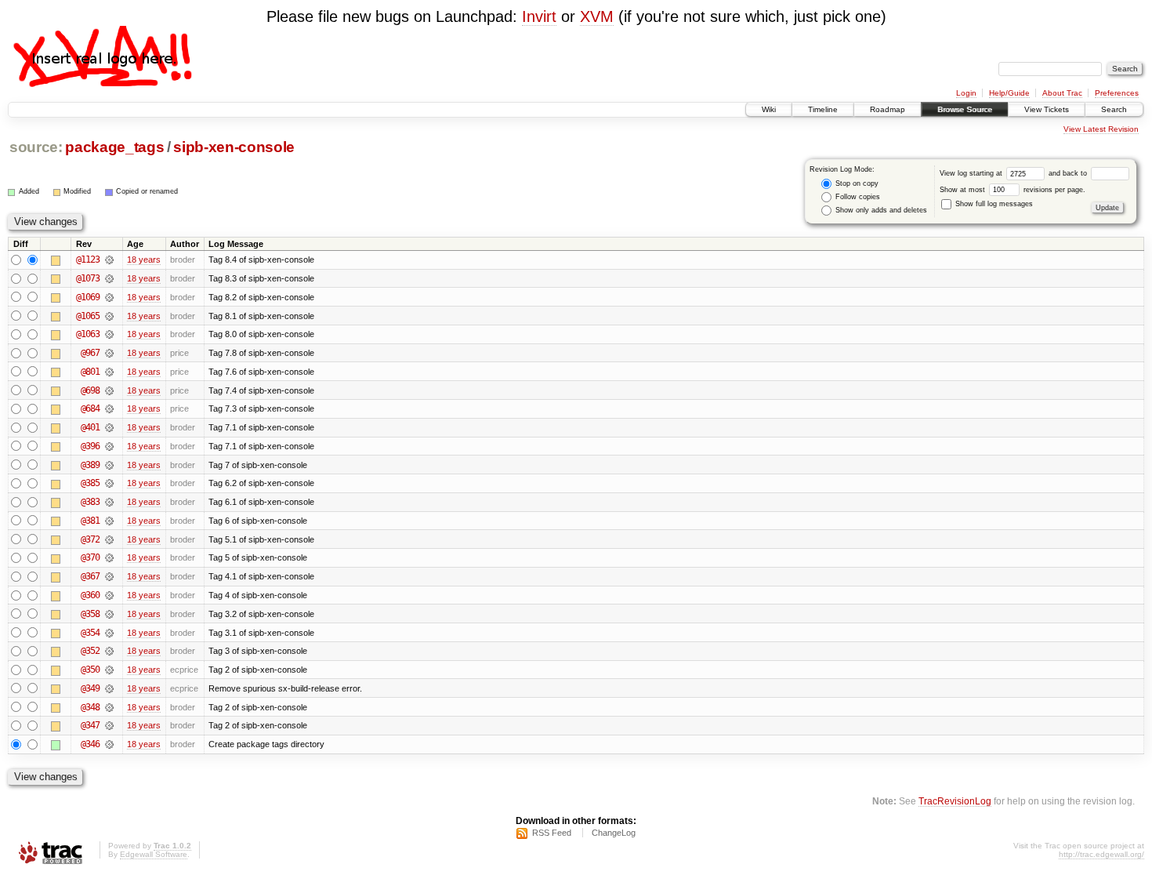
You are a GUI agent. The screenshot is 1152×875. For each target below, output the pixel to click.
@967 (90, 352)
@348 (90, 707)
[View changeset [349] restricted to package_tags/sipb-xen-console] (109, 688)
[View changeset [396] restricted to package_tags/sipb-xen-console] (109, 446)
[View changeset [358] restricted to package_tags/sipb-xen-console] (109, 613)
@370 (90, 557)
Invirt (539, 16)
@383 (90, 501)
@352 (90, 650)
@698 (90, 390)
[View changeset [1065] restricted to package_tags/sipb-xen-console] (109, 315)
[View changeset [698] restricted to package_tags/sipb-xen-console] (109, 390)
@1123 (88, 259)
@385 (90, 482)
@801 (90, 371)
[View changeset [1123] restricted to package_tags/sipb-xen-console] (109, 259)
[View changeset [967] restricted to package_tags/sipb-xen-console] (109, 352)
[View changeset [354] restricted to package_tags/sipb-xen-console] (109, 632)
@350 (90, 669)
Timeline (823, 109)
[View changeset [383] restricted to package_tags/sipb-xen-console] (109, 501)
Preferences (1117, 93)
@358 (90, 613)
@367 (90, 576)
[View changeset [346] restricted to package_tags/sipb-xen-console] (109, 744)
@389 (90, 464)
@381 (90, 520)
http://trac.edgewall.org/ (1101, 854)
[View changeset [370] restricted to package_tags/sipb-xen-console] (109, 557)
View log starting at (972, 173)
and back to (1069, 173)
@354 (90, 632)
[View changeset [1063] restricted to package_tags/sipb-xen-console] (109, 334)
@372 (90, 539)
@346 (90, 744)
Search (1114, 109)
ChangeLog (614, 832)
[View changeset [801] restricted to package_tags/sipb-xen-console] (109, 371)
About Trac (1062, 93)
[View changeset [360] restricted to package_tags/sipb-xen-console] (109, 595)
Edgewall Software (153, 854)
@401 (90, 427)
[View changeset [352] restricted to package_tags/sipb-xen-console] (109, 650)
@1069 (88, 297)
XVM (597, 16)
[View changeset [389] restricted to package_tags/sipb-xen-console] (109, 464)
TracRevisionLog (954, 801)
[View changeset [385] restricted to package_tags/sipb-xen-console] (109, 482)
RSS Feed (551, 832)
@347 (90, 725)
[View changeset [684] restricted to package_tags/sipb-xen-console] (109, 408)
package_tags (114, 147)
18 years (144, 259)
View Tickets (1046, 109)
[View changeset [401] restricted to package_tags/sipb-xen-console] (109, 427)
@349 (90, 688)
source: (36, 147)
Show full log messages (993, 204)
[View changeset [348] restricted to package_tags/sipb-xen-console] (109, 707)
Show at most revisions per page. (1012, 190)
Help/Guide (1009, 93)
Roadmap (887, 109)
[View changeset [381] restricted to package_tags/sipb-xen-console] (109, 520)
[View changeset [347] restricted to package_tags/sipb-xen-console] (109, 725)
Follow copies (856, 197)
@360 (90, 595)
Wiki (769, 109)
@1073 (88, 278)
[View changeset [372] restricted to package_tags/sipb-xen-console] (109, 539)
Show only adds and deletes (880, 210)
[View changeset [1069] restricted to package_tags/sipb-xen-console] (109, 297)
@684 (90, 408)
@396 (90, 446)
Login (966, 93)
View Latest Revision (1101, 129)
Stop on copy (855, 183)
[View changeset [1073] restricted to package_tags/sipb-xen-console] (109, 278)
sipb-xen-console (234, 147)
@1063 (88, 334)
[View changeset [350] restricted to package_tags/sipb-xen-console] (109, 669)
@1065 (88, 315)
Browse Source (964, 109)
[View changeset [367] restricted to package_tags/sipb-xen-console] (109, 576)
